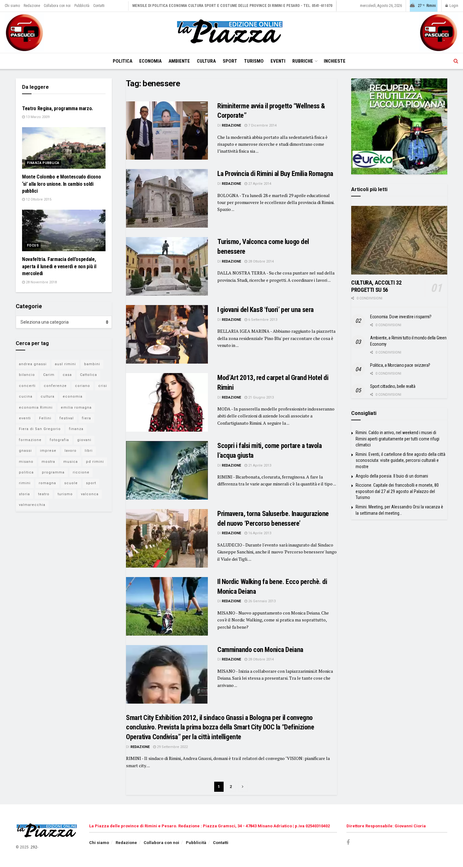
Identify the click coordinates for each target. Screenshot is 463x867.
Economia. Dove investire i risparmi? (401, 316)
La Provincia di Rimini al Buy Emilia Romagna (275, 174)
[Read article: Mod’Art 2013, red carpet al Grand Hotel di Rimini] (167, 402)
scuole (71, 483)
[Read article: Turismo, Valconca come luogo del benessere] (167, 266)
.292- (34, 847)
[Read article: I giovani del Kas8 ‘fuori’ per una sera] (167, 334)
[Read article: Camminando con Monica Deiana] (167, 674)
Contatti (99, 5)
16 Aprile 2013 (259, 533)
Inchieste (335, 61)
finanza (76, 429)
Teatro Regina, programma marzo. (57, 108)
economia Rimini (36, 407)
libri (89, 451)
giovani (84, 440)
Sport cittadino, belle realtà (392, 386)
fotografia (59, 440)
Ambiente (179, 61)
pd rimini (95, 462)
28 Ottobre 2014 (260, 261)
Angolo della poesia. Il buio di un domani (392, 476)
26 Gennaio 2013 (261, 601)
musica (70, 462)
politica (26, 472)
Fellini (45, 418)
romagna (47, 483)
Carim (48, 375)
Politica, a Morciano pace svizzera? (400, 365)
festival (67, 418)
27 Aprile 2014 (259, 184)
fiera (86, 418)
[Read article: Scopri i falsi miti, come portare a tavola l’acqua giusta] (167, 470)
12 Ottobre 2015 (38, 199)
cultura (47, 396)
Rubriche (302, 61)
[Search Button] (456, 61)
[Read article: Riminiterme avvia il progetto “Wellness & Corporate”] (167, 130)
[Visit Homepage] (231, 32)
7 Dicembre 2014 (262, 125)
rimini (25, 483)
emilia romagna (76, 407)
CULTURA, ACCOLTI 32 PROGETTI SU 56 (376, 286)
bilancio (27, 375)
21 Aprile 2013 (259, 465)
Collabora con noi (57, 5)
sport (91, 483)
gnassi (25, 451)
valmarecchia (32, 505)
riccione (81, 472)
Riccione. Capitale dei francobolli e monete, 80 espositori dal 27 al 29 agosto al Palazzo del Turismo (397, 491)
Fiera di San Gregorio (40, 429)
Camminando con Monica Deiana (260, 650)
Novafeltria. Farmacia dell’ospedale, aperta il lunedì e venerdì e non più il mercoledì (59, 266)
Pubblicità (81, 5)
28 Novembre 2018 (41, 282)
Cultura (206, 61)
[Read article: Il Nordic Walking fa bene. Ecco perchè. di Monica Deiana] (167, 606)
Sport (230, 61)
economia (73, 396)
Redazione (32, 5)
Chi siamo (12, 5)
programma (53, 472)
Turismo (254, 61)
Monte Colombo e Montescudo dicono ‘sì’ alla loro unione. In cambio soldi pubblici (61, 184)
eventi (25, 418)
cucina (25, 396)
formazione (30, 440)
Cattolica (88, 375)
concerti (27, 386)
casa (67, 375)
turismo (65, 494)
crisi (102, 386)
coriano (82, 386)
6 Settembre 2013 (262, 320)
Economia (150, 61)
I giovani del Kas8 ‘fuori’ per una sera (265, 310)
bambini (92, 364)
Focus (33, 245)
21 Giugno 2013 (260, 397)
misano (26, 462)
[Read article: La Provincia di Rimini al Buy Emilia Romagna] (167, 198)
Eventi (278, 61)
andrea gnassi (33, 364)
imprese (48, 451)
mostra (48, 462)
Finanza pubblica (43, 163)
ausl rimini (65, 364)
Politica (122, 61)
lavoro (71, 451)
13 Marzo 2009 (37, 117)
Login (453, 5)
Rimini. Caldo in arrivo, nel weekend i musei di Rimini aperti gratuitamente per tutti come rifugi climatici (397, 438)
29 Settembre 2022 (172, 747)
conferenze (55, 386)
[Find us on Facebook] (348, 842)
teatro (43, 494)
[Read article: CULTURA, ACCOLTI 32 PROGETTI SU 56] (399, 240)
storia (24, 494)
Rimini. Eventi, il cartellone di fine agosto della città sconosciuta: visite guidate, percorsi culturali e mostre (400, 460)
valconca (90, 494)
